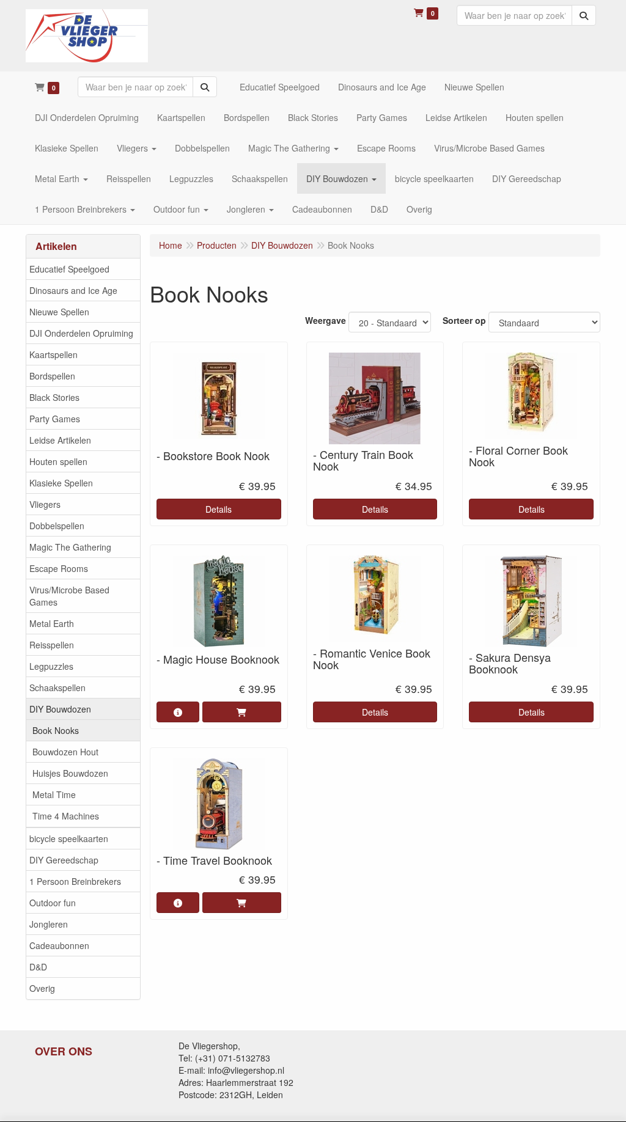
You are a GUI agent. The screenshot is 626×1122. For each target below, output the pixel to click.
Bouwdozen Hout (65, 752)
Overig (42, 988)
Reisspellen (51, 645)
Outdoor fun (52, 903)
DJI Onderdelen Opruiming (81, 333)
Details (218, 509)
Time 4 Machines (65, 816)
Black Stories (54, 397)
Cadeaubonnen (59, 945)
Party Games (54, 419)
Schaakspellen (57, 687)
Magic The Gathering (70, 547)
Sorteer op (464, 320)
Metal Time (54, 794)
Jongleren (48, 924)
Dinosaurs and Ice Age (73, 290)
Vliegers (45, 504)
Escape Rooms (58, 568)
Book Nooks (55, 730)
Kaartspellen (53, 354)
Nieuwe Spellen (59, 312)
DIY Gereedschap (63, 860)
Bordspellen (52, 376)
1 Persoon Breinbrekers (75, 881)
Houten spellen (58, 461)
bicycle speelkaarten (68, 838)
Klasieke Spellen (61, 483)
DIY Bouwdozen (60, 709)
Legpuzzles (51, 666)
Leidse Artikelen (60, 440)
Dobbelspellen (56, 525)
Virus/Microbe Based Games (69, 596)
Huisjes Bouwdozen (70, 773)
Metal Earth (51, 623)
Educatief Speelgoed (69, 269)
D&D (38, 967)
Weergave (325, 320)
